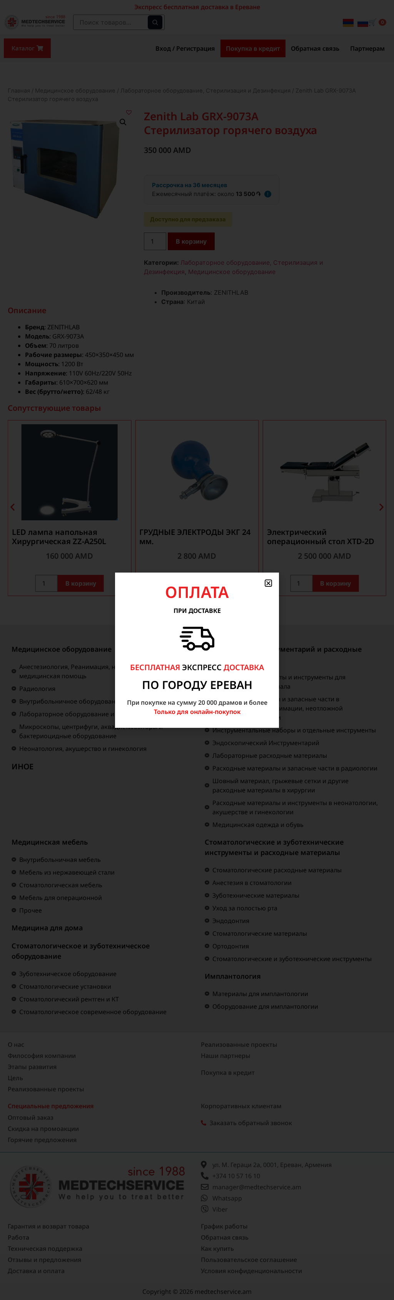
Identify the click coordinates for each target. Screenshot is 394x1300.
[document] (197, 650)
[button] (268, 583)
